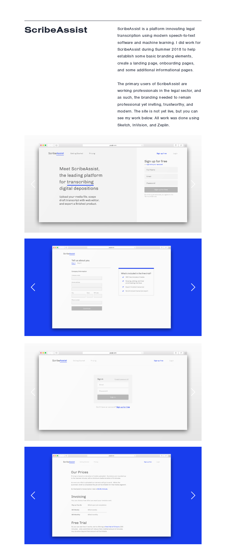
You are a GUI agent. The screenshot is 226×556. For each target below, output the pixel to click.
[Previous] (33, 184)
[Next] (192, 184)
